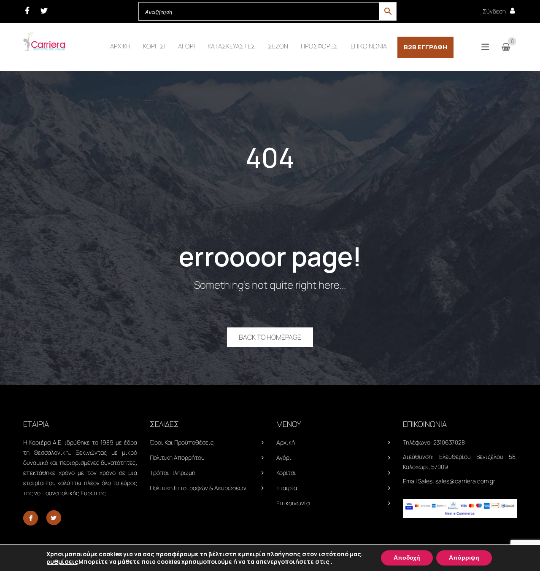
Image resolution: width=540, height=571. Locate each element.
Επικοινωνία (293, 503)
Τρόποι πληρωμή (172, 473)
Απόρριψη (464, 558)
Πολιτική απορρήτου (177, 457)
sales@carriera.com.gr (465, 481)
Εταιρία (286, 488)
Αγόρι (284, 457)
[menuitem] (120, 46)
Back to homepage (270, 337)
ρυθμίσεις (62, 562)
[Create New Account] (512, 10)
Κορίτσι (286, 473)
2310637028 (449, 442)
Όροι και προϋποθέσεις (182, 442)
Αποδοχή (407, 558)
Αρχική (285, 442)
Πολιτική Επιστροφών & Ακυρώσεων (198, 488)
